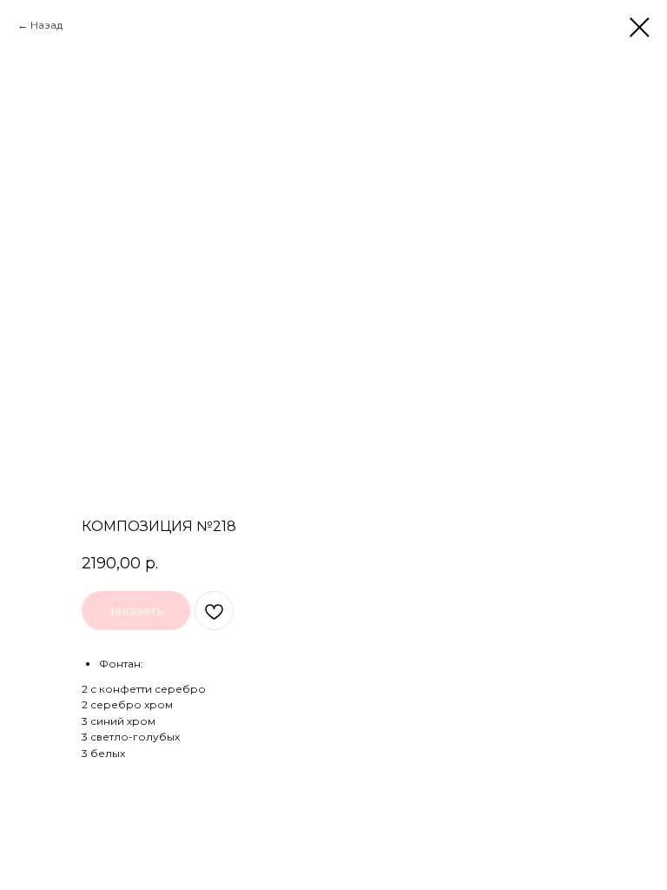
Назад (46, 24)
